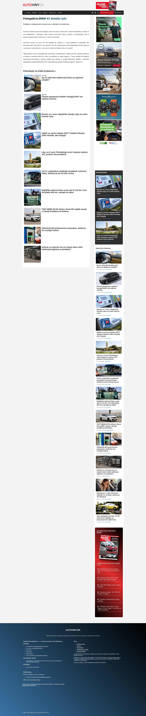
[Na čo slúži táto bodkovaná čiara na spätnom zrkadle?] (32, 91)
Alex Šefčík (107, 195)
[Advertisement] (109, 156)
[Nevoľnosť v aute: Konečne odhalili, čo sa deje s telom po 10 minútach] (109, 490)
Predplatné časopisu (107, 12)
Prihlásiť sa (119, 12)
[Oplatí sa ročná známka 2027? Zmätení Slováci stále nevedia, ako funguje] (32, 148)
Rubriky (28, 12)
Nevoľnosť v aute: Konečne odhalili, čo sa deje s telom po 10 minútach (108, 495)
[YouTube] (95, 12)
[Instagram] (98, 12)
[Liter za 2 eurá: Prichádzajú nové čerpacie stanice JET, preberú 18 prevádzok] (32, 167)
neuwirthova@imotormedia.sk (43, 677)
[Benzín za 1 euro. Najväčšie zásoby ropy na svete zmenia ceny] (32, 129)
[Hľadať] (24, 12)
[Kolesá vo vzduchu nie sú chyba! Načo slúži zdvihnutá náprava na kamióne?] (32, 262)
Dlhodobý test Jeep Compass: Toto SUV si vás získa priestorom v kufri (109, 570)
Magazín (45, 12)
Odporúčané (52, 12)
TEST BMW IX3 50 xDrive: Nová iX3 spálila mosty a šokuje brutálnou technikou (64, 210)
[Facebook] (92, 12)
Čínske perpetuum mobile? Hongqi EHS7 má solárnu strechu (107, 288)
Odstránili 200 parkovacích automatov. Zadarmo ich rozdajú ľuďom (107, 449)
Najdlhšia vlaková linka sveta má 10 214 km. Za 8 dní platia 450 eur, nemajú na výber (64, 191)
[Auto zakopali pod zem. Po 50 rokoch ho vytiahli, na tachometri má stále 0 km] (109, 513)
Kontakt (60, 12)
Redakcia (107, 476)
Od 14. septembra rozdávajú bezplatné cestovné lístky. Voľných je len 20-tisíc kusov (64, 172)
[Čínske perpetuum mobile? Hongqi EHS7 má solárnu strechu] (32, 110)
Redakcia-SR (108, 269)
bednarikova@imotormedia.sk (41, 646)
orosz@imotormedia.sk (37, 648)
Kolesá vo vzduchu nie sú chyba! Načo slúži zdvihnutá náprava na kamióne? (62, 248)
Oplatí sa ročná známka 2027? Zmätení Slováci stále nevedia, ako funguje (63, 134)
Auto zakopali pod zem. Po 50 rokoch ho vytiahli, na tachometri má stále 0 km (108, 518)
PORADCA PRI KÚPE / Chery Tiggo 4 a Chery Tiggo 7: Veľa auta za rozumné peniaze (109, 608)
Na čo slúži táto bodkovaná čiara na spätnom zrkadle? (107, 266)
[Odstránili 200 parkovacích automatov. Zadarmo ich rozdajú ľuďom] (32, 243)
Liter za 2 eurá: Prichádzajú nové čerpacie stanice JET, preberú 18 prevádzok (65, 153)
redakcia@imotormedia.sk (42, 655)
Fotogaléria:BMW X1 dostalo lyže (45, 18)
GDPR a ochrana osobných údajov (31, 679)
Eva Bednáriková (109, 430)
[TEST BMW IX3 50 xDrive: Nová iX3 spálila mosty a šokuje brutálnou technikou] (32, 224)
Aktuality (34, 12)
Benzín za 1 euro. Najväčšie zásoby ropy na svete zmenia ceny (108, 191)
